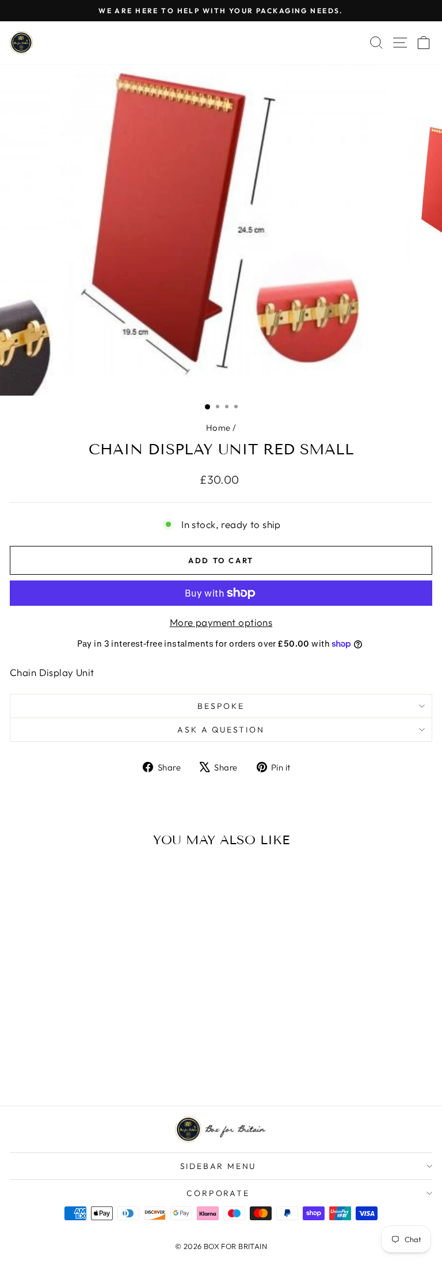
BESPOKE (221, 706)
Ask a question (220, 729)
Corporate (217, 1193)
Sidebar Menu (218, 1166)
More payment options (221, 622)
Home (218, 427)
